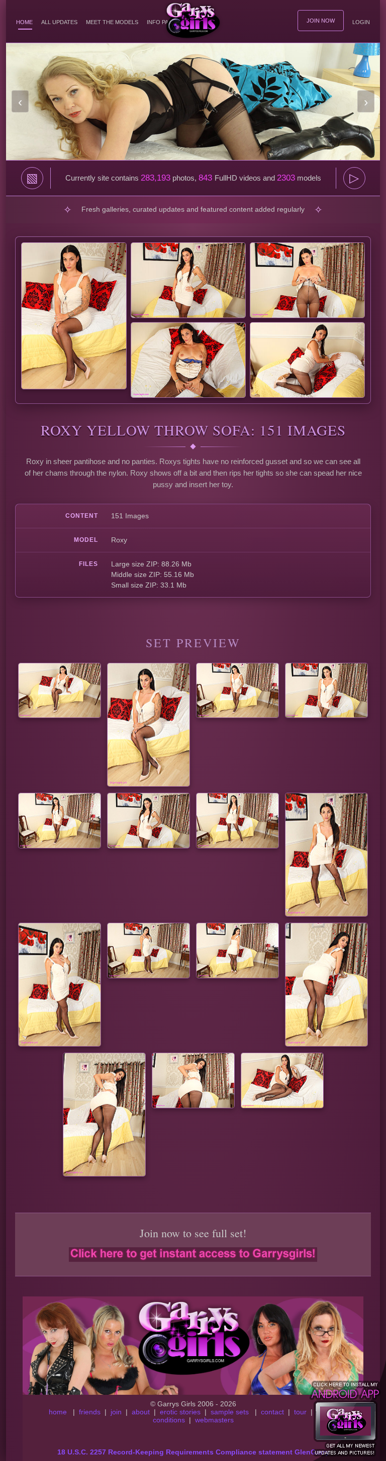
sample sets (230, 1412)
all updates (59, 22)
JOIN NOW (321, 21)
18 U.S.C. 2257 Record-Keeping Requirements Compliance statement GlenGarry (193, 1452)
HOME (24, 22)
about (141, 1412)
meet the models (112, 22)
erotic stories (180, 1412)
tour (300, 1412)
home (58, 1412)
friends (90, 1412)
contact (272, 1412)
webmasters (214, 1420)
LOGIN (361, 22)
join (116, 1412)
